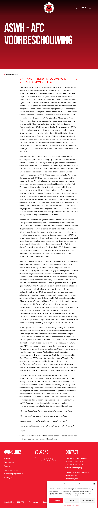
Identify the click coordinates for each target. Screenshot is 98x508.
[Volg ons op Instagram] (54, 459)
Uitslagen (8, 477)
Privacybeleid (75, 505)
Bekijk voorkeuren (88, 500)
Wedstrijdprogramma (13, 473)
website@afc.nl (73, 478)
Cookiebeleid (67, 505)
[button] (94, 484)
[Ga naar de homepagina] (49, 7)
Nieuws (7, 458)
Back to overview (12, 75)
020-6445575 (83, 472)
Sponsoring (9, 462)
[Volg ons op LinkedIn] (43, 459)
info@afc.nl (72, 475)
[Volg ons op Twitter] (49, 459)
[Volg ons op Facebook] (37, 459)
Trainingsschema (11, 470)
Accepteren (56, 500)
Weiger (71, 500)
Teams (7, 466)
